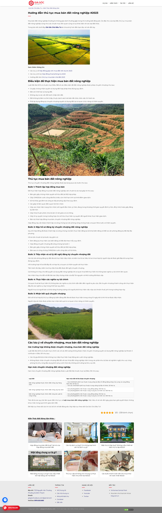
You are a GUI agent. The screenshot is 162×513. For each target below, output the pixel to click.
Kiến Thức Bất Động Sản (51, 8)
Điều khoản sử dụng (77, 509)
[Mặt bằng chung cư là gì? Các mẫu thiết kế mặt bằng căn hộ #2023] (45, 461)
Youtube (87, 493)
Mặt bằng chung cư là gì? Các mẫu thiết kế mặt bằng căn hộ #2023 (45, 475)
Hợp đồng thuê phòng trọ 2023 (54, 74)
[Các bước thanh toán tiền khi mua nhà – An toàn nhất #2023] (117, 461)
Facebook (87, 490)
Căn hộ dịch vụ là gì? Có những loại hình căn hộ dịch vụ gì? (81, 446)
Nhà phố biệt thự (63, 496)
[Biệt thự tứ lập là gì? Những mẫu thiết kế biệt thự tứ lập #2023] (117, 432)
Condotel (60, 499)
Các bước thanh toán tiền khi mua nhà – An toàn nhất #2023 (117, 475)
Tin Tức (122, 3)
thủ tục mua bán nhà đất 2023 (53, 77)
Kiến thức (113, 3)
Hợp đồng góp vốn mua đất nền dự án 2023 (55, 71)
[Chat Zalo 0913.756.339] (5, 500)
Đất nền (60, 502)
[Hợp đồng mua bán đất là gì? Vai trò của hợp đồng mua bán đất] (45, 432)
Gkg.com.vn (115, 496)
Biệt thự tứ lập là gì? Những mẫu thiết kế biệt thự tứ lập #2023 (116, 446)
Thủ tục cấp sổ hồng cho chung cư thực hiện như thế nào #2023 (81, 475)
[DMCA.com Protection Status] (129, 509)
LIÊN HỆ (131, 3)
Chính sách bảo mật (63, 509)
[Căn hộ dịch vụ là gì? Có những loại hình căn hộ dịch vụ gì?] (81, 432)
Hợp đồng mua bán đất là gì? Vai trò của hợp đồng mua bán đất (45, 446)
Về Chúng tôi (61, 490)
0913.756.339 (13, 508)
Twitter (86, 496)
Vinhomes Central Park (119, 490)
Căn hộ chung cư (63, 493)
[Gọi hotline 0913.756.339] (5, 508)
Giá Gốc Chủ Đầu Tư (35, 8)
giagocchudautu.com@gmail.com (40, 498)
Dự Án (105, 3)
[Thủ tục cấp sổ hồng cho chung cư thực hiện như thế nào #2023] (81, 461)
